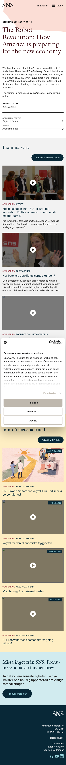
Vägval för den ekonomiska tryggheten (27, 543)
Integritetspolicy (55, 746)
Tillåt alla (33, 402)
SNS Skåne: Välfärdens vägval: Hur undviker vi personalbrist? (32, 492)
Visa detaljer (49, 393)
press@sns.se (9, 106)
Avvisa (33, 420)
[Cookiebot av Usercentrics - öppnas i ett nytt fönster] (49, 342)
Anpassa (31, 411)
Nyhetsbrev (58, 743)
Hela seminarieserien (47, 157)
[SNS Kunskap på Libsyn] (52, 756)
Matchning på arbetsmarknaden (23, 591)
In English (42, 5)
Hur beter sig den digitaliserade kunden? (28, 275)
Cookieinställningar (53, 749)
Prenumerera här (17, 693)
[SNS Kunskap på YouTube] (57, 756)
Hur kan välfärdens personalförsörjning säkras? (27, 641)
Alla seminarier (51, 440)
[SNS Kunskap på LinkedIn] (62, 756)
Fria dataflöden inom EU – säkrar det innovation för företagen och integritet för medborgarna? (29, 212)
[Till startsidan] (7, 5)
